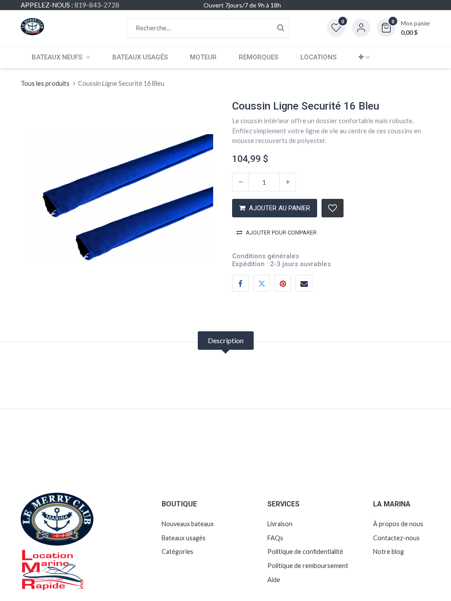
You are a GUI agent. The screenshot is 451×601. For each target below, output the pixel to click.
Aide (273, 579)
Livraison (279, 524)
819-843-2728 (96, 5)
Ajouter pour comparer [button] (281, 232)
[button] (403, 27)
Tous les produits (45, 83)
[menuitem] (140, 57)
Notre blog (388, 551)
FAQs (275, 538)
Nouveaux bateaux (188, 524)
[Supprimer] (240, 182)
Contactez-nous (396, 538)
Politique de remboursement (307, 565)
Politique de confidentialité (305, 551)
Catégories (177, 551)
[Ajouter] (288, 182)
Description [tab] (226, 340)
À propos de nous (398, 524)
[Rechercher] (280, 28)
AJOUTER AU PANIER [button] (279, 208)
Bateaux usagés (184, 538)
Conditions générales (265, 256)
